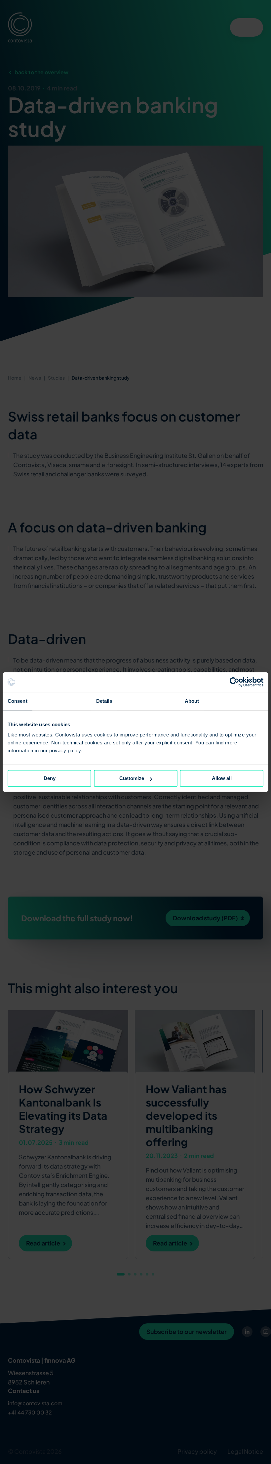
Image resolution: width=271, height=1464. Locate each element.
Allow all (222, 778)
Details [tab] (104, 701)
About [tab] (192, 701)
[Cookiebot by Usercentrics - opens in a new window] (234, 682)
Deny (50, 778)
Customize (131, 778)
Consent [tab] (17, 701)
